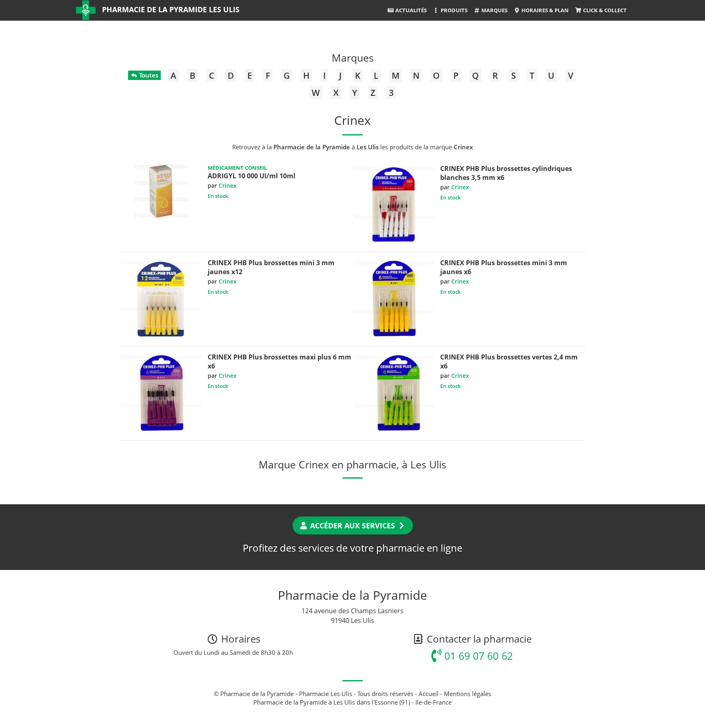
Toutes (147, 75)
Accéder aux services (352, 525)
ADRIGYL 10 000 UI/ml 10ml (251, 175)
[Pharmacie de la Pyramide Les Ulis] (85, 10)
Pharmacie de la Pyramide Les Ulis (170, 9)
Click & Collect (604, 10)
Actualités (410, 10)
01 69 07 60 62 (477, 656)
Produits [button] (453, 10)
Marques (494, 10)
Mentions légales (467, 694)
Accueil (429, 694)
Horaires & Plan (544, 10)
